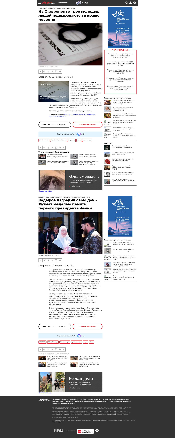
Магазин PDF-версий (94, 399)
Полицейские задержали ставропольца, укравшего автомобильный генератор (87, 156)
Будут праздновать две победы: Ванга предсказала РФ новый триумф (122, 167)
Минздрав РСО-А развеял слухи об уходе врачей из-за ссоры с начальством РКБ (120, 88)
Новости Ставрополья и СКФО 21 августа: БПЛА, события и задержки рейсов (120, 63)
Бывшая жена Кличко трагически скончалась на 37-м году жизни (122, 173)
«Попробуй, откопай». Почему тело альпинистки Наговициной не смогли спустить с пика (124, 264)
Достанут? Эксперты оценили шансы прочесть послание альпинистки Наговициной (124, 122)
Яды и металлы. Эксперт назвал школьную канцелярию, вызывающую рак (123, 108)
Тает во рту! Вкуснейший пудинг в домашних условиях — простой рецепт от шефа (123, 102)
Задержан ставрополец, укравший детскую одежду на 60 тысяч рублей (57, 156)
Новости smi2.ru (45, 191)
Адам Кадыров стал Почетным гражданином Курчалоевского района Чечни (89, 364)
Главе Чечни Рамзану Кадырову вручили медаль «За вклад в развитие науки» (57, 364)
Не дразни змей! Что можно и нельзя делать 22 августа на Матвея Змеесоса (120, 79)
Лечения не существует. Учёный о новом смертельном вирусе (123, 250)
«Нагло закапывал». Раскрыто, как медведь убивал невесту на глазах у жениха (124, 257)
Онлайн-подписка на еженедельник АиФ (116, 399)
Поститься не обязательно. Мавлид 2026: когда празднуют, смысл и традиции (120, 71)
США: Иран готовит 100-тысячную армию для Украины (123, 153)
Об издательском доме (60, 399)
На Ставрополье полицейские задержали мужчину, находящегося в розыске (88, 162)
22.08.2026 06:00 (43, 197)
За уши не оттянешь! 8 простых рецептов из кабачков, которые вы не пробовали (124, 115)
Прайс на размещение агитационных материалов (91, 401)
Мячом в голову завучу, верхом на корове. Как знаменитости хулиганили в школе (120, 55)
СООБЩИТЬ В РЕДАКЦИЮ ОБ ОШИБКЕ (63, 403)
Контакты (69, 401)
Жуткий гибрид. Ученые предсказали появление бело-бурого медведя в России (124, 270)
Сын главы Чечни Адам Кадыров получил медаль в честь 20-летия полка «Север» (89, 358)
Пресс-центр (74, 399)
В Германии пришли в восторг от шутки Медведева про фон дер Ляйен (124, 180)
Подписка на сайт (58, 401)
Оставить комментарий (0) (87, 124)
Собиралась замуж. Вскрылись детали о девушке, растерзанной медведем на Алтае (123, 277)
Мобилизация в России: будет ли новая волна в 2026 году (122, 160)
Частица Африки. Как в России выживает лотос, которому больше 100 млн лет (124, 128)
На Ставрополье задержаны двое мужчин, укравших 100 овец (57, 161)
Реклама (83, 399)
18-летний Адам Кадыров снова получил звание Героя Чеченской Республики (57, 358)
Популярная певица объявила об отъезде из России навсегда (122, 146)
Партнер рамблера (70, 430)
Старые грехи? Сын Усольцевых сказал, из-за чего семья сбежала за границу (124, 135)
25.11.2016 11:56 (42, 8)
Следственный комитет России (48, 66)
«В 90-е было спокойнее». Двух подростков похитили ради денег (123, 243)
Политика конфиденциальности (120, 401)
